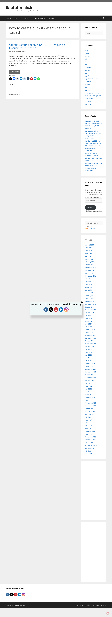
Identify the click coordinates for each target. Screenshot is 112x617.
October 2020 (89, 442)
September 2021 (90, 411)
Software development (93, 96)
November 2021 (90, 406)
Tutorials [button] (25, 18)
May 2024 (88, 321)
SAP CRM (88, 73)
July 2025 (88, 281)
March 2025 (89, 293)
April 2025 (88, 290)
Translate (91, 228)
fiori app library (90, 56)
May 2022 (88, 389)
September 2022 (91, 378)
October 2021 (89, 409)
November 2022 (90, 372)
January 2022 (89, 400)
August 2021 (89, 414)
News (87, 62)
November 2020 (90, 440)
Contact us (96, 605)
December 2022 (90, 369)
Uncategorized (90, 104)
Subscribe (90, 207)
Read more (15, 72)
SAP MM (88, 82)
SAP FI (87, 76)
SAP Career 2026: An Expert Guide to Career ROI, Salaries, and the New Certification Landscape (93, 145)
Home (9, 18)
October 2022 (89, 375)
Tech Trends (89, 98)
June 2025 (88, 284)
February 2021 (90, 431)
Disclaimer (88, 605)
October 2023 (89, 341)
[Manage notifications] (107, 613)
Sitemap (103, 605)
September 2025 (91, 276)
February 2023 (90, 363)
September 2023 (91, 344)
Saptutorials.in (20, 7)
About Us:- (51, 18)
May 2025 (88, 287)
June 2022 (88, 386)
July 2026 (88, 248)
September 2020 (91, 445)
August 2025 (89, 279)
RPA (86, 65)
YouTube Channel (39, 18)
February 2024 (90, 330)
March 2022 (89, 394)
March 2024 (89, 327)
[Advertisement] (42, 113)
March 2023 (89, 361)
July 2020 (88, 451)
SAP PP (87, 87)
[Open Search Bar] (103, 18)
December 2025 (90, 267)
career (87, 53)
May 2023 (88, 355)
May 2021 (88, 423)
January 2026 (89, 265)
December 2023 (90, 335)
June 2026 (88, 250)
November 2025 (90, 270)
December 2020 (90, 437)
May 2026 (88, 253)
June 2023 (88, 352)
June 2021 (88, 420)
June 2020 (88, 454)
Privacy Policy (78, 605)
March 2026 (89, 259)
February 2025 (90, 296)
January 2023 (89, 366)
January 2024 (89, 332)
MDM (86, 59)
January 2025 (89, 299)
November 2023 (90, 338)
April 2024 (88, 324)
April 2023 (88, 358)
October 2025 (89, 273)
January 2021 (89, 434)
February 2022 (90, 397)
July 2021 (88, 417)
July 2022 (88, 383)
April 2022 (88, 392)
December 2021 (90, 403)
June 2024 (88, 318)
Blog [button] (16, 18)
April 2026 (88, 256)
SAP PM (87, 84)
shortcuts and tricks (92, 93)
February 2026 (90, 262)
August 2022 (89, 380)
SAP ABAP (88, 67)
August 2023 (89, 346)
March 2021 (89, 428)
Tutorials (18, 94)
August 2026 (89, 245)
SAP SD (13, 94)
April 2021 (88, 426)
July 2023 (88, 349)
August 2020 (89, 448)
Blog (86, 50)
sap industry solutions (92, 79)
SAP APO (88, 70)
